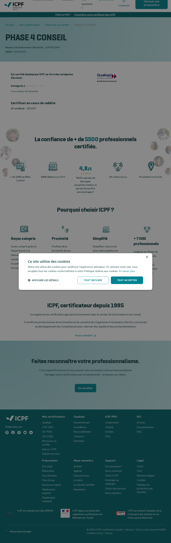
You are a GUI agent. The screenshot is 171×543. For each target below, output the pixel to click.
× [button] (147, 257)
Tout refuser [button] (93, 280)
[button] (43, 280)
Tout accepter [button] (127, 280)
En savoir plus (127, 271)
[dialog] (85, 271)
